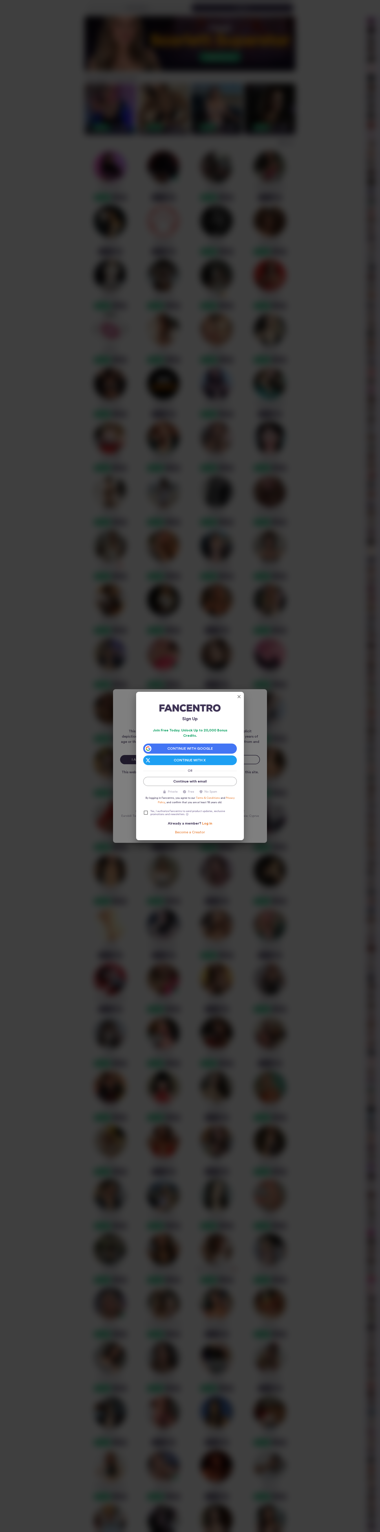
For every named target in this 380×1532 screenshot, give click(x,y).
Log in (207, 823)
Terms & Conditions (208, 798)
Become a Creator (190, 832)
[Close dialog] (239, 697)
